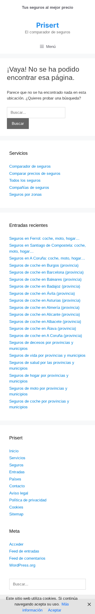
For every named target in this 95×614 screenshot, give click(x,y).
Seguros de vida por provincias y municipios (47, 355)
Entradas (17, 472)
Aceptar (54, 610)
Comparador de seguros (30, 166)
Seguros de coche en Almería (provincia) (44, 307)
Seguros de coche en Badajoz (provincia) (44, 286)
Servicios (17, 458)
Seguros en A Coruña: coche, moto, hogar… (47, 258)
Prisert (47, 25)
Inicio (13, 451)
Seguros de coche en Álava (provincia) (42, 328)
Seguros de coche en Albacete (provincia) (45, 321)
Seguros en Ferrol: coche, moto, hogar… (44, 238)
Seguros (16, 465)
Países (15, 479)
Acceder (16, 544)
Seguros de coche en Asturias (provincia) (44, 300)
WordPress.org (22, 565)
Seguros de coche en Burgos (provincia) (44, 265)
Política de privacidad (27, 500)
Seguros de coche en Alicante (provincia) (44, 314)
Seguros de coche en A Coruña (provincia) (45, 335)
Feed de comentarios (27, 558)
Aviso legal (18, 493)
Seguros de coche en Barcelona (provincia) (46, 272)
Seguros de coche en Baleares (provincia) (45, 279)
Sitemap (16, 514)
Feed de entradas (24, 551)
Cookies (16, 507)
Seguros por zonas (25, 194)
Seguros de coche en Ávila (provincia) (42, 293)
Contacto (17, 486)
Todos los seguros (25, 180)
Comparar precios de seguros (34, 173)
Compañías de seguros (29, 187)
